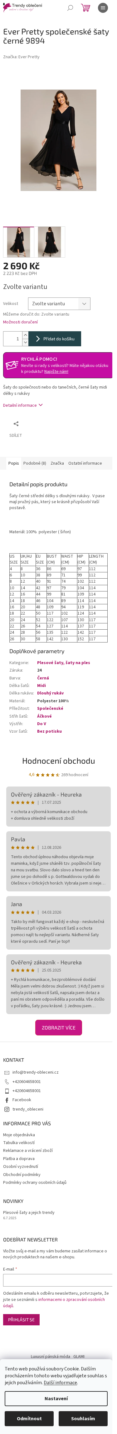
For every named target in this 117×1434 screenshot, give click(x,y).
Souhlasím (83, 1418)
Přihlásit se (21, 1319)
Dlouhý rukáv (50, 693)
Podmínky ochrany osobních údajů (34, 1182)
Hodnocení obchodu (58, 760)
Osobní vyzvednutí (20, 1166)
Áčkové (44, 716)
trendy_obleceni (27, 1109)
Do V (41, 724)
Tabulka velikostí (19, 1143)
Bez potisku (49, 731)
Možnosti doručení (20, 322)
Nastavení (56, 1398)
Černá (43, 678)
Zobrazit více (59, 1027)
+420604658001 (26, 1082)
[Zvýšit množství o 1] (25, 335)
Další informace (60, 1382)
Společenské (50, 708)
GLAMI (79, 1357)
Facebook (21, 1100)
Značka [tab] (57, 463)
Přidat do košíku (59, 338)
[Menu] (103, 8)
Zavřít (54, 423)
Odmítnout (29, 1418)
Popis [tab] (13, 463)
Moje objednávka (19, 1135)
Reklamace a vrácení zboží (28, 1151)
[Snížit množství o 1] (25, 342)
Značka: (21, 57)
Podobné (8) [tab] (34, 463)
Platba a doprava (19, 1159)
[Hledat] (70, 8)
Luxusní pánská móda (50, 1357)
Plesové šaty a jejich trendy (29, 1213)
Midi (41, 686)
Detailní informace (20, 405)
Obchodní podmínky (22, 1175)
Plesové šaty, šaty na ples (63, 663)
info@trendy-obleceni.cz (35, 1072)
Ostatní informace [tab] (85, 463)
